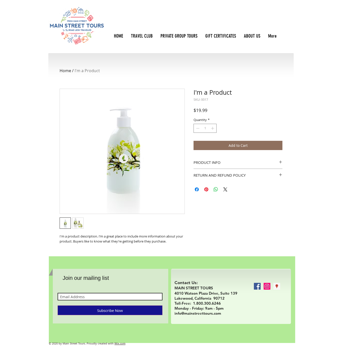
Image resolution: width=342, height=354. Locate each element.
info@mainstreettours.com (198, 313)
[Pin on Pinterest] (206, 189)
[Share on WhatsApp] (216, 189)
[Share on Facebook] (197, 189)
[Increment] (213, 128)
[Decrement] (197, 128)
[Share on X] (225, 189)
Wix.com (119, 343)
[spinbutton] (205, 128)
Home (65, 70)
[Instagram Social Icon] (267, 286)
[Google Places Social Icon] (276, 286)
